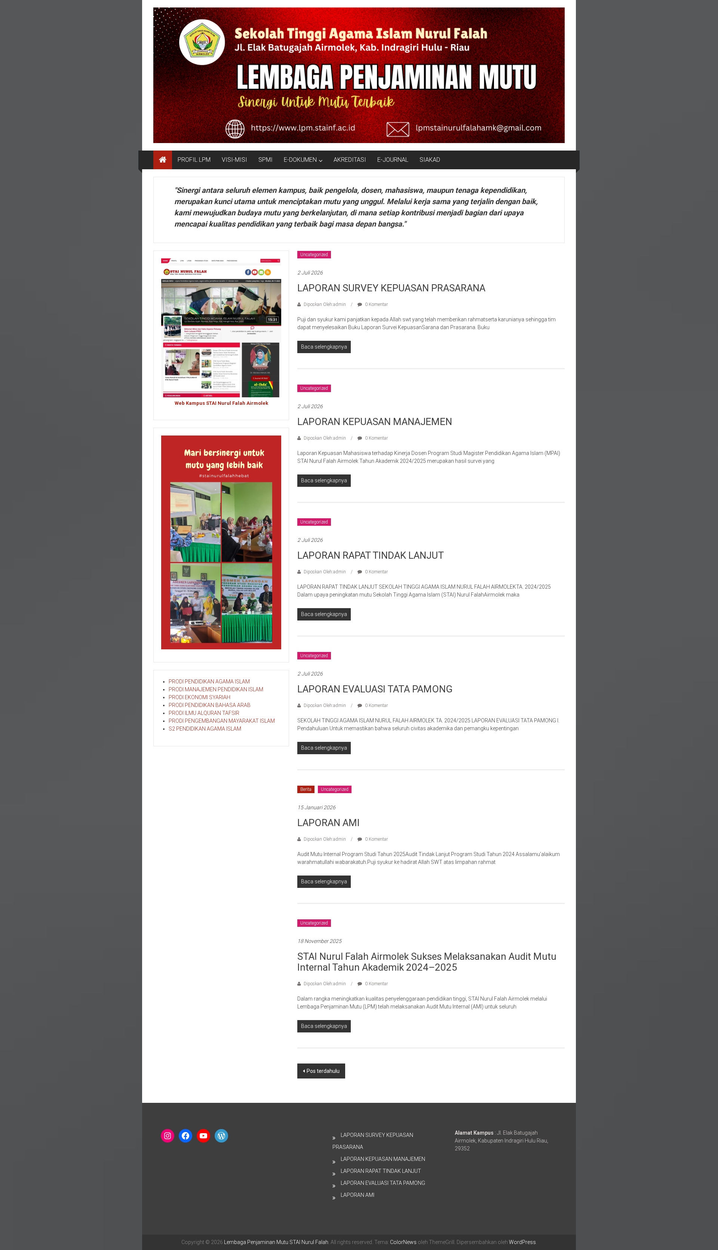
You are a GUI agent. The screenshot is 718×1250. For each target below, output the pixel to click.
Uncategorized (314, 254)
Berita (306, 789)
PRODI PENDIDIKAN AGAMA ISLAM (209, 682)
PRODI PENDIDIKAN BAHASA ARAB (210, 705)
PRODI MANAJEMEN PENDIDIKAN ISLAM (216, 689)
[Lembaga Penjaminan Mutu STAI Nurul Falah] (162, 160)
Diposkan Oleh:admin (325, 304)
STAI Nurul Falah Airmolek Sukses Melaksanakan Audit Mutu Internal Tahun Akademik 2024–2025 (426, 962)
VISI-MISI (234, 159)
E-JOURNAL (392, 159)
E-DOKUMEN (300, 159)
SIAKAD (430, 159)
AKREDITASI (350, 159)
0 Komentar (376, 304)
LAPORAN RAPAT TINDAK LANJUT (370, 555)
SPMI (265, 159)
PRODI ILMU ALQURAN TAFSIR (204, 713)
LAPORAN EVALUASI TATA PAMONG (374, 689)
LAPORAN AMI (328, 822)
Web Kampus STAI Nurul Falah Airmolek (221, 403)
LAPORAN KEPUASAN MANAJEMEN (374, 421)
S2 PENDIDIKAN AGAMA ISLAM (205, 729)
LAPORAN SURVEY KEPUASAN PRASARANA (391, 288)
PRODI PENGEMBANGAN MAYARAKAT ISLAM (222, 721)
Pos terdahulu (323, 1071)
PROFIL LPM (194, 159)
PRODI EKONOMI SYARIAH (199, 697)
